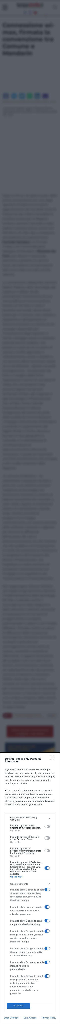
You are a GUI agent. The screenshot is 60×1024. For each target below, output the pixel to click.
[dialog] (30, 888)
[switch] (47, 826)
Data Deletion (11, 1017)
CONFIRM (19, 1006)
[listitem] (30, 818)
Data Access (30, 1017)
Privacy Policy (49, 1017)
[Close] (53, 759)
